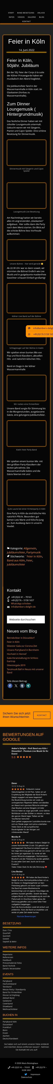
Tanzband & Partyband (26, 4)
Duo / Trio (7, 930)
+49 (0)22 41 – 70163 (21, 597)
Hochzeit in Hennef (16, 653)
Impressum (35, 1074)
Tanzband (7, 986)
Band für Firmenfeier (12, 992)
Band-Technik (9, 965)
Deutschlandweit (10, 1038)
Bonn (5, 1030)
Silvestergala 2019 (16, 665)
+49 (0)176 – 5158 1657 (22, 600)
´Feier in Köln (33, 556)
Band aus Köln (16, 560)
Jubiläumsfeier (16, 552)
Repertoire (7, 954)
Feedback (7, 960)
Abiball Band (8, 998)
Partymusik (33, 552)
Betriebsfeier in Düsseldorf (20, 637)
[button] (10, 685)
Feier (29, 560)
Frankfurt (7, 1027)
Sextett (6, 938)
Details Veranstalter (12, 968)
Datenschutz (26, 1077)
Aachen (6, 1035)
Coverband (8, 1003)
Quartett (6, 933)
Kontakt (42, 715)
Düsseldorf (8, 1024)
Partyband (7, 981)
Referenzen (8, 957)
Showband (7, 1006)
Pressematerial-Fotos (12, 963)
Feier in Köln (13, 641)
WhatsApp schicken (21, 603)
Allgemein (30, 548)
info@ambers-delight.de (23, 606)
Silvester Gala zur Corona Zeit (22, 645)
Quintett (6, 936)
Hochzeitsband (9, 984)
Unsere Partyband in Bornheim (23, 649)
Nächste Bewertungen (26, 916)
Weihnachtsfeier (10, 1009)
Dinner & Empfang (11, 995)
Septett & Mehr (10, 941)
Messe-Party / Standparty (14, 989)
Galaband (7, 1000)
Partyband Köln (10, 1021)
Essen (5, 1033)
